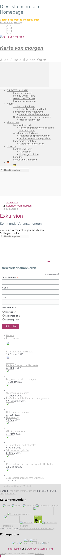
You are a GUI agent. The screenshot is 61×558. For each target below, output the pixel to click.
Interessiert (10, 312)
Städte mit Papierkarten (31, 143)
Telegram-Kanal (7, 493)
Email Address (10, 277)
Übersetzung (12, 417)
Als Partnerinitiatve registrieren (35, 138)
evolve (2, 554)
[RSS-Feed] (9, 28)
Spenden (17, 157)
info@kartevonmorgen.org (23, 491)
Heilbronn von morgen (17, 412)
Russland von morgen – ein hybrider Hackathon (30, 464)
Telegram (23, 526)
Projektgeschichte (28, 154)
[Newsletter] (9, 31)
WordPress (39, 554)
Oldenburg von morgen (17, 393)
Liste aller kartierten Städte (33, 109)
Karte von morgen (21, 48)
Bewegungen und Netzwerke (28, 111)
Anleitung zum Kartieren (25, 133)
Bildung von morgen (29, 119)
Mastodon (28, 486)
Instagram (8, 526)
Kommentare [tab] (12, 338)
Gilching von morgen (16, 431)
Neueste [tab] (10, 335)
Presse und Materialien (25, 159)
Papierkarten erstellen (24, 141)
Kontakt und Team (22, 149)
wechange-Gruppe (12, 486)
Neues (10, 103)
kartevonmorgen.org (11, 22)
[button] (0, 556)
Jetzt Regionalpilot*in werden (34, 135)
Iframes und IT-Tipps (24, 95)
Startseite (12, 202)
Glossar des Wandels (24, 98)
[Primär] (24, 74)
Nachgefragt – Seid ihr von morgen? (32, 117)
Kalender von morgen (24, 101)
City (4, 297)
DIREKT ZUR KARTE (17, 90)
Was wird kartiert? (22, 125)
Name (5, 287)
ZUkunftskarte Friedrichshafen (21, 445)
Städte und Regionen (24, 106)
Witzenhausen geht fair (17, 450)
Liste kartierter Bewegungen (34, 114)
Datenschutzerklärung (40, 548)
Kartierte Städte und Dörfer (19, 351)
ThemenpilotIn (12, 319)
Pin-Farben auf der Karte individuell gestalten (28, 398)
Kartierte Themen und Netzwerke (22, 365)
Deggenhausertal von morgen (21, 379)
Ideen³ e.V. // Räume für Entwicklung (37, 528)
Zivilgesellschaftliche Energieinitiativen (25, 478)
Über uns (11, 146)
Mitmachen (13, 122)
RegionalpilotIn (12, 315)
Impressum (14, 548)
